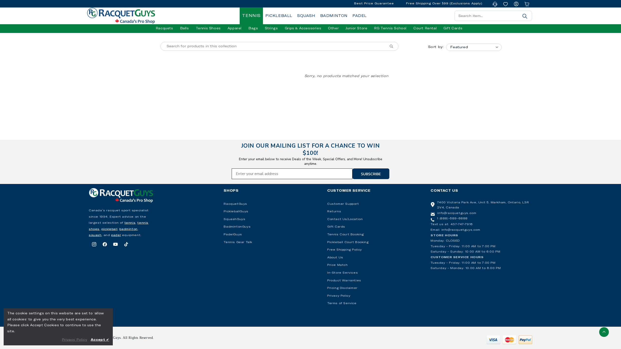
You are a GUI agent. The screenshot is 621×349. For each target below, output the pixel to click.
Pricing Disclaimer (342, 288)
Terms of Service (342, 303)
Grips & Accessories (303, 28)
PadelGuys (233, 234)
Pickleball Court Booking (347, 242)
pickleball (109, 229)
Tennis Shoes (208, 28)
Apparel (235, 28)
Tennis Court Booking (345, 234)
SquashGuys (234, 219)
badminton (128, 229)
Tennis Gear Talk (238, 242)
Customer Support (343, 204)
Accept (100, 339)
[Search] (524, 16)
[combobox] (493, 16)
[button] (164, 28)
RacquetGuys (235, 204)
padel (116, 235)
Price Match (337, 265)
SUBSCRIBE (371, 174)
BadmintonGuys (237, 226)
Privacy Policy (338, 295)
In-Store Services (342, 272)
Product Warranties (344, 280)
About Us (335, 257)
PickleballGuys (236, 211)
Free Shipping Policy (344, 249)
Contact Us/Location (345, 219)
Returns (334, 211)
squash (95, 235)
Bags (253, 28)
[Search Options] (393, 46)
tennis (130, 223)
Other (333, 28)
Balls (184, 28)
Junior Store (356, 28)
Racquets (164, 28)
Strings (271, 28)
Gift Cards (336, 226)
